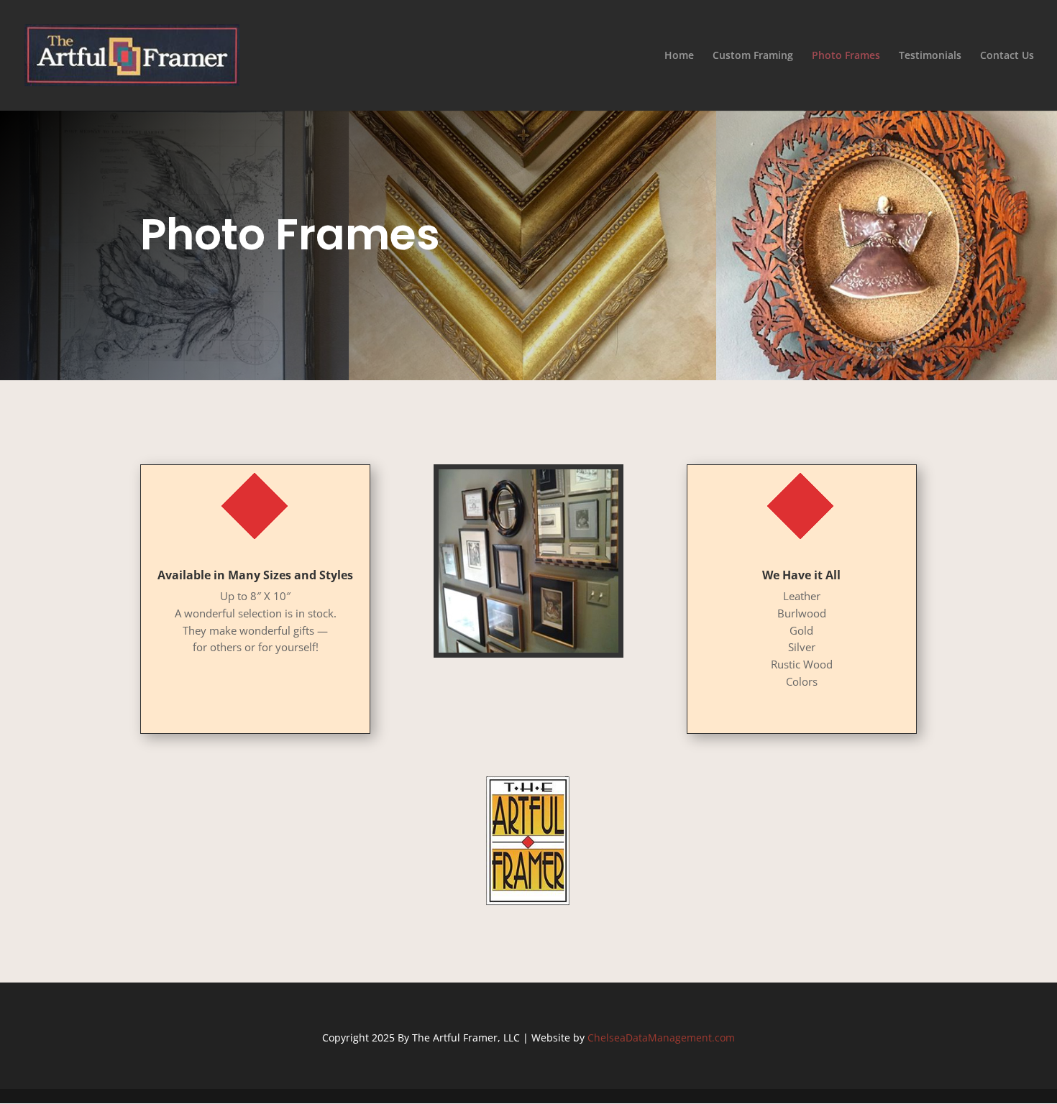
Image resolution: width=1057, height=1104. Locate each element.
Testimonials (930, 56)
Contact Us (1007, 56)
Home (679, 56)
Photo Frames (846, 56)
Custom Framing (753, 56)
